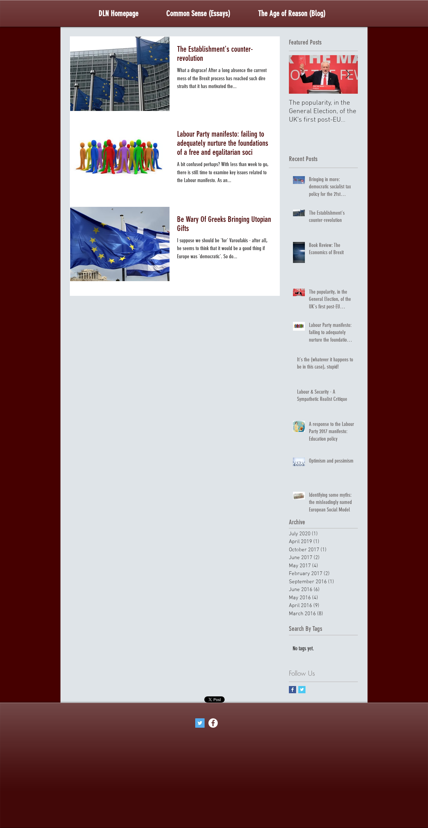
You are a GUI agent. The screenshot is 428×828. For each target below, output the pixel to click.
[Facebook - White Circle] (213, 723)
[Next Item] (348, 75)
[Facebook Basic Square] (292, 689)
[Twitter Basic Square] (301, 689)
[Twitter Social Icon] (200, 723)
